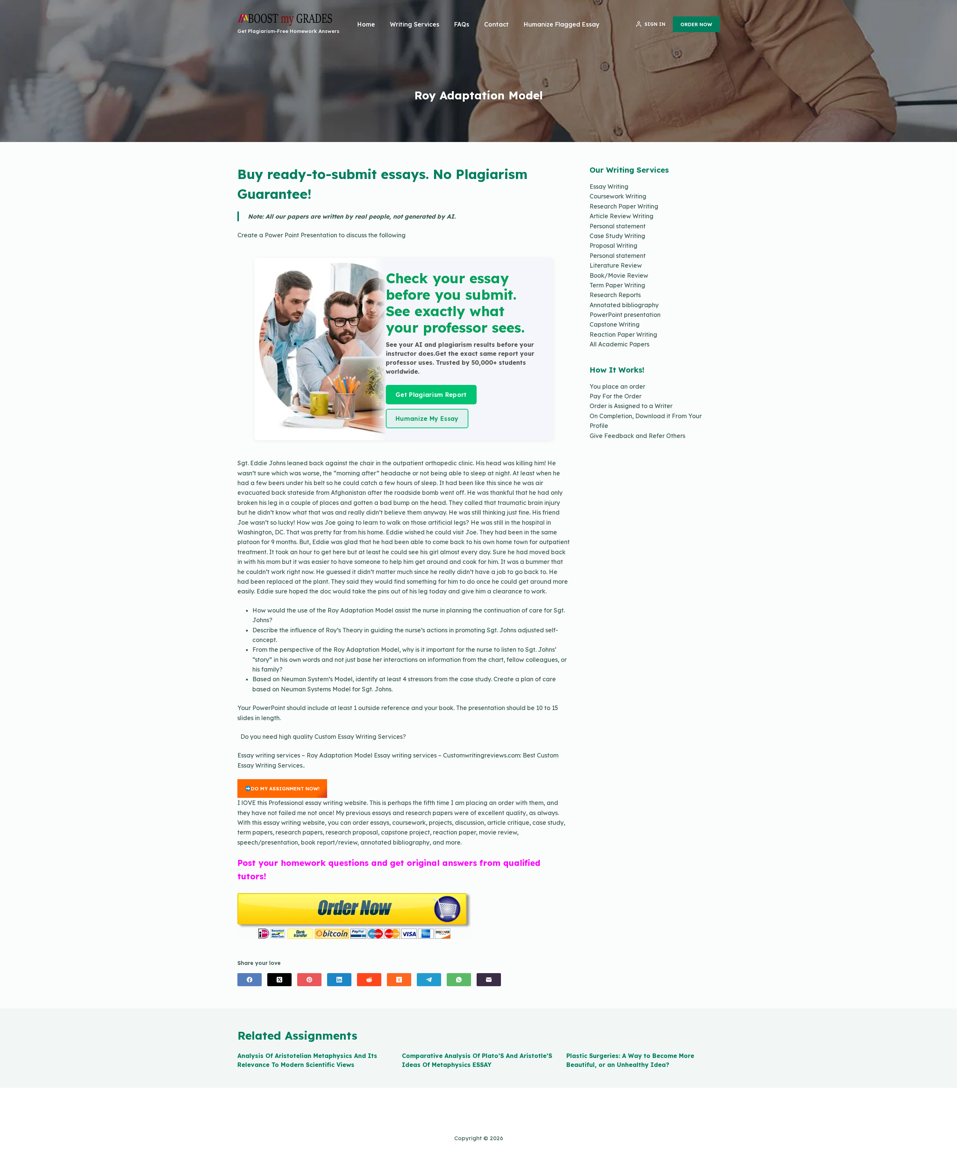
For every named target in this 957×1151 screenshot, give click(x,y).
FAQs (461, 24)
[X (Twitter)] (279, 979)
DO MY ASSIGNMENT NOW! (285, 788)
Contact (496, 24)
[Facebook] (249, 979)
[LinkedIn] (339, 979)
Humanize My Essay (427, 418)
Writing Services (414, 24)
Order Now (696, 24)
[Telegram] (429, 979)
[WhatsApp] (459, 979)
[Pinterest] (309, 979)
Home (366, 24)
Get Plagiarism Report (431, 394)
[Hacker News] (399, 979)
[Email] (489, 979)
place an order (623, 386)
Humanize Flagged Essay (562, 24)
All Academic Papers (619, 344)
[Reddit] (369, 979)
